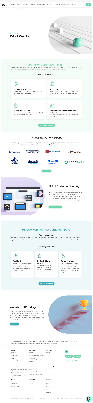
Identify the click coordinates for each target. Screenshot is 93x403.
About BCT (18, 9)
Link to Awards (14, 324)
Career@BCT (32, 379)
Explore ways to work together (46, 283)
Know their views (46, 171)
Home (12, 9)
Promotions (49, 350)
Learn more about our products (46, 125)
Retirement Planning (16, 366)
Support (13, 379)
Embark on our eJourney (55, 207)
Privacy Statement (14, 398)
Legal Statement (22, 398)
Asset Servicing (56, 4)
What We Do (25, 9)
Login (88, 4)
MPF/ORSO (31, 366)
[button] (88, 399)
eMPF (72, 4)
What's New (32, 350)
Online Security (30, 398)
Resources (49, 379)
